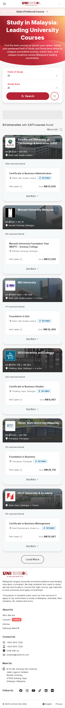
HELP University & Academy (35, 493)
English (48, 704)
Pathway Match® (11, 628)
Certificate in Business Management (29, 523)
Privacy (59, 704)
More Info (52, 129)
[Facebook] (21, 690)
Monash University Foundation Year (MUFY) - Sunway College (29, 245)
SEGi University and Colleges (36, 352)
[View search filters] (54, 96)
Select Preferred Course (30, 11)
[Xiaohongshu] (52, 690)
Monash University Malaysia (35, 209)
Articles (6, 624)
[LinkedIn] (46, 690)
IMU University (27, 282)
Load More (32, 559)
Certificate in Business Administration (30, 173)
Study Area (14, 84)
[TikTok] (40, 690)
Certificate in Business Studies (26, 386)
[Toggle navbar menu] (4, 4)
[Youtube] (33, 690)
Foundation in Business (22, 456)
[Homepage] (31, 3)
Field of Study (15, 72)
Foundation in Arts (19, 316)
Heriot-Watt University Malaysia (38, 422)
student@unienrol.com (18, 654)
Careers (7, 619)
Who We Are (9, 615)
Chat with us (13, 650)
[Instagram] (27, 690)
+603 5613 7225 (15, 642)
